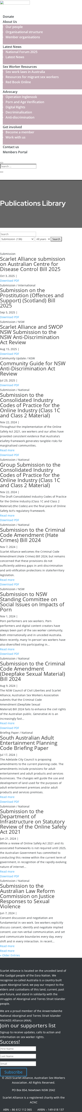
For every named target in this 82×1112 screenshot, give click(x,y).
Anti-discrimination (20, 117)
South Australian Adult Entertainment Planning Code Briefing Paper (28, 742)
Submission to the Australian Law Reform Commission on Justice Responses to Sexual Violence (27, 896)
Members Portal (15, 152)
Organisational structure (24, 32)
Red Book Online (18, 82)
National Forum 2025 (21, 52)
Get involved (12, 127)
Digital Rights (15, 107)
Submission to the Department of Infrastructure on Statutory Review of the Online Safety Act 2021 (33, 821)
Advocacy (10, 92)
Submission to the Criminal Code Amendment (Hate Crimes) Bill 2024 (32, 535)
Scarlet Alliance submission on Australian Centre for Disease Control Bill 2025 (32, 264)
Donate (8, 16)
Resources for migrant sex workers (32, 77)
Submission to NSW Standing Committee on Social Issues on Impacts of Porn (32, 602)
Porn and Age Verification (25, 102)
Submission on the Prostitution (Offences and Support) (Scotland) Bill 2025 (32, 298)
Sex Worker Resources (20, 66)
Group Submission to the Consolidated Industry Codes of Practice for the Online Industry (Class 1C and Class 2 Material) (30, 475)
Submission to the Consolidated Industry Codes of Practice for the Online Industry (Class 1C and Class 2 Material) (30, 405)
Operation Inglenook (21, 97)
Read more (7, 450)
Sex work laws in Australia (25, 72)
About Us (10, 22)
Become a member (20, 132)
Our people (14, 27)
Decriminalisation (19, 112)
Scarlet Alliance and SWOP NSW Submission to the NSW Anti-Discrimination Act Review (31, 334)
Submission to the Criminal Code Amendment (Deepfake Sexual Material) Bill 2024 (32, 671)
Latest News (12, 47)
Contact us (11, 147)
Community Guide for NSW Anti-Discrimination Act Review (32, 368)
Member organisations (23, 37)
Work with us (15, 137)
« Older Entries (10, 955)
